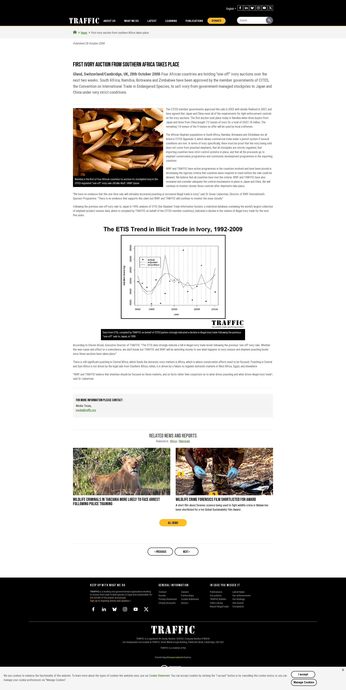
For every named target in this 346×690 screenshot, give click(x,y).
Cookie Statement (190, 599)
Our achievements (241, 595)
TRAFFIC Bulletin (218, 599)
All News (173, 523)
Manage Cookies (304, 682)
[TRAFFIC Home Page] (75, 32)
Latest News (238, 591)
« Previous (160, 552)
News (84, 32)
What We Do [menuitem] (131, 21)
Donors (184, 602)
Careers (185, 591)
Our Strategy (238, 599)
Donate (216, 20)
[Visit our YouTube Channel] (264, 8)
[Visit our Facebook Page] (240, 8)
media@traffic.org (86, 410)
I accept (303, 674)
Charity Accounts (167, 602)
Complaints (238, 606)
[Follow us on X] (270, 8)
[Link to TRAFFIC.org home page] (82, 20)
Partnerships (187, 595)
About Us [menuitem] (109, 21)
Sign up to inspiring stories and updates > (110, 600)
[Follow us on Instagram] (258, 8)
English (230, 8)
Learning (171, 21)
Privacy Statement (168, 599)
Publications (194, 21)
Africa (173, 441)
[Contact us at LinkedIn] (246, 8)
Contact (162, 591)
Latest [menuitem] (152, 21)
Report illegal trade (219, 606)
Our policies (215, 595)
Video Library (216, 602)
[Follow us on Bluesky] (252, 8)
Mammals (184, 441)
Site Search (238, 602)
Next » (186, 552)
